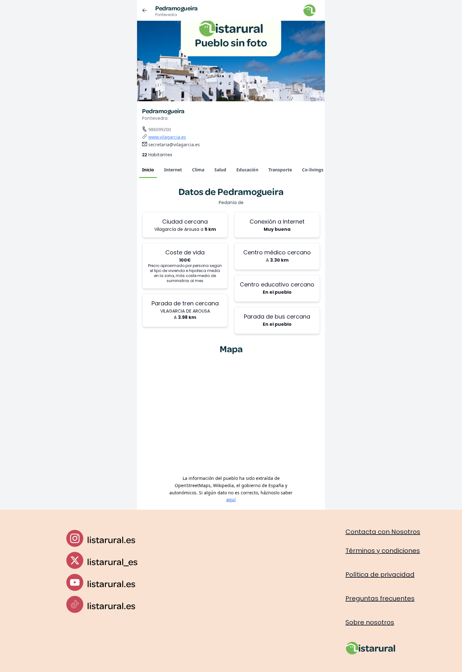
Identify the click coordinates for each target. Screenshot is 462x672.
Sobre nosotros (369, 622)
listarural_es (112, 561)
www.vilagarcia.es (167, 137)
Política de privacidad (380, 574)
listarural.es (111, 539)
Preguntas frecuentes (380, 598)
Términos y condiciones (382, 550)
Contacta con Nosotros (382, 531)
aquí (231, 500)
